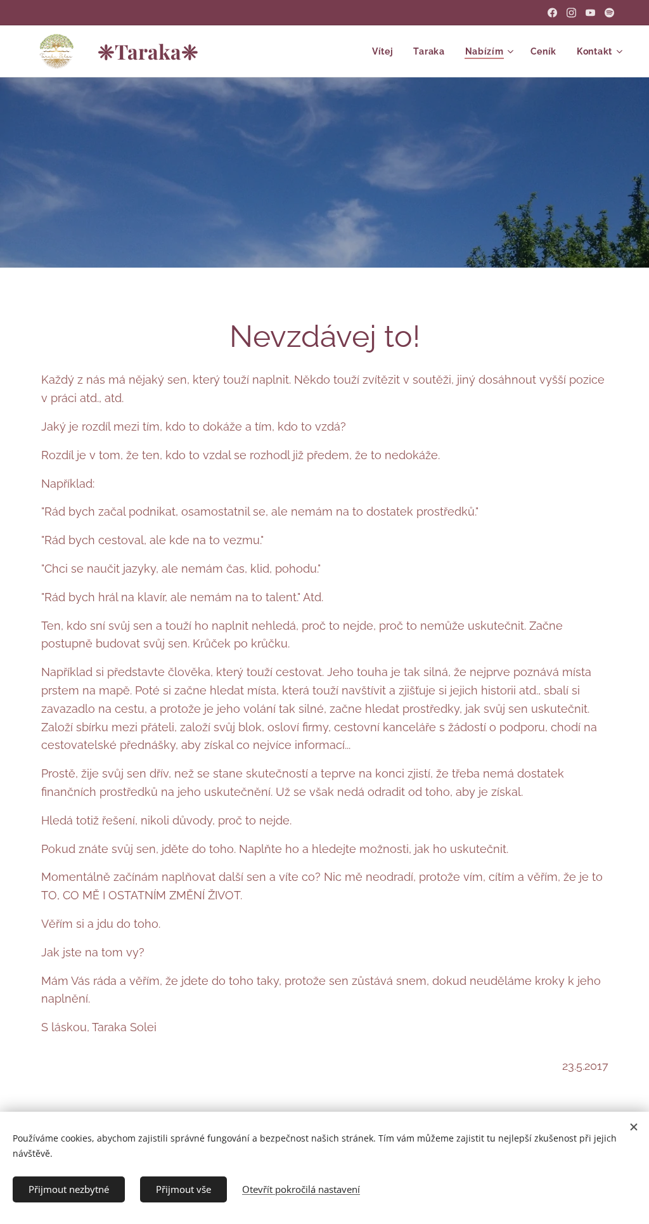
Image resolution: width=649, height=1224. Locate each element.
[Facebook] (552, 12)
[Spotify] (609, 12)
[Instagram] (571, 12)
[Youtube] (590, 12)
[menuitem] (386, 51)
